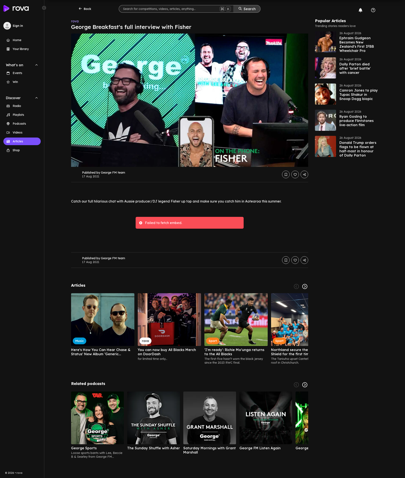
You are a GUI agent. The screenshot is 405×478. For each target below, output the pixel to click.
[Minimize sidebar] (44, 8)
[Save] (286, 174)
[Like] (295, 174)
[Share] (304, 174)
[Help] (373, 10)
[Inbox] (360, 10)
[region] (189, 329)
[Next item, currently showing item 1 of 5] (304, 384)
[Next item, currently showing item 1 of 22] (304, 286)
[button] (346, 41)
